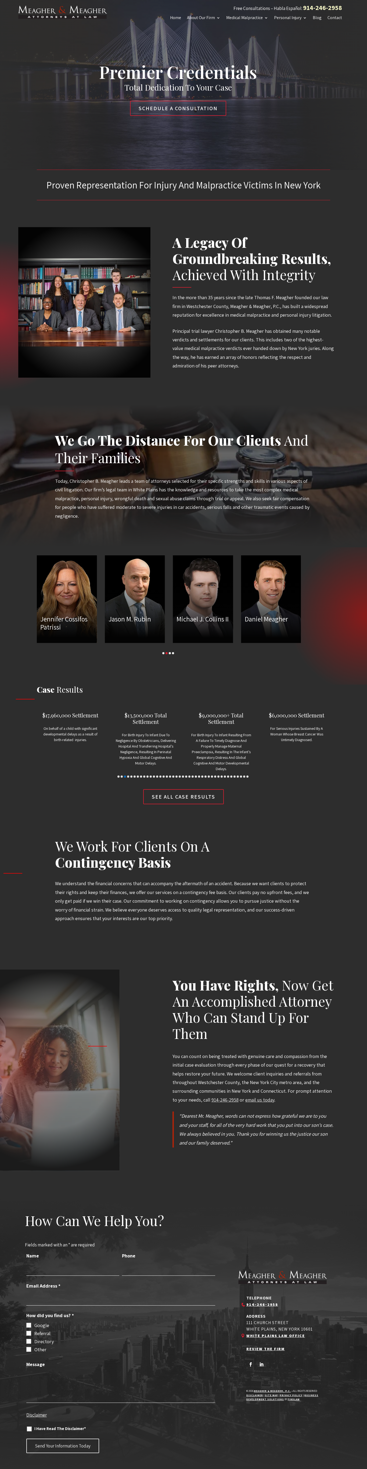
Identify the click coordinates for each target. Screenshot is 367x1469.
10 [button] (147, 776)
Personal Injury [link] (287, 18)
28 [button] (205, 776)
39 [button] (241, 776)
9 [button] (144, 776)
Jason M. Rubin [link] (74, 619)
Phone (128, 1256)
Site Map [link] (271, 1395)
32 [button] (218, 776)
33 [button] (222, 776)
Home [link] (175, 18)
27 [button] (202, 776)
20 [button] (180, 776)
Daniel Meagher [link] (210, 619)
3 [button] (170, 653)
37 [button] (234, 776)
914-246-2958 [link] (322, 7)
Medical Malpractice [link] (244, 18)
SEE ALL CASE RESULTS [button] (183, 796)
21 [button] (183, 776)
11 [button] (151, 776)
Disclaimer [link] (254, 1395)
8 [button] (141, 776)
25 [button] (196, 776)
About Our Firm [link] (201, 18)
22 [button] (186, 776)
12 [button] (154, 776)
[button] (250, 1364)
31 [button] (215, 776)
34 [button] (225, 776)
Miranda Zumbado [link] (282, 619)
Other (40, 1349)
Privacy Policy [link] (291, 1395)
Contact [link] (335, 18)
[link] (62, 12)
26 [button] (199, 776)
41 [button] (247, 776)
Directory (44, 1341)
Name (32, 1256)
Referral (42, 1333)
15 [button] (164, 776)
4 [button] (173, 653)
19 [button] (176, 776)
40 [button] (244, 776)
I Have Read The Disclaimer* (60, 1428)
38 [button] (238, 776)
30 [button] (212, 776)
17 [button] (170, 776)
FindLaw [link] (294, 1399)
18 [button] (173, 776)
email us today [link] (259, 1100)
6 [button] (135, 776)
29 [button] (209, 776)
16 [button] (167, 776)
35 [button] (228, 776)
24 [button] (193, 776)
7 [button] (138, 776)
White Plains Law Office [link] (275, 1335)
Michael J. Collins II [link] (147, 619)
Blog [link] (317, 18)
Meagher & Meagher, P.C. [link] (272, 1391)
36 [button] (231, 776)
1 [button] (163, 653)
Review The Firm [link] (265, 1348)
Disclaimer (36, 1415)
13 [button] (157, 776)
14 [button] (160, 776)
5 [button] (131, 776)
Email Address (43, 1286)
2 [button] (166, 653)
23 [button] (189, 776)
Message (35, 1364)
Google (41, 1325)
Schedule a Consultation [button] (178, 108)
